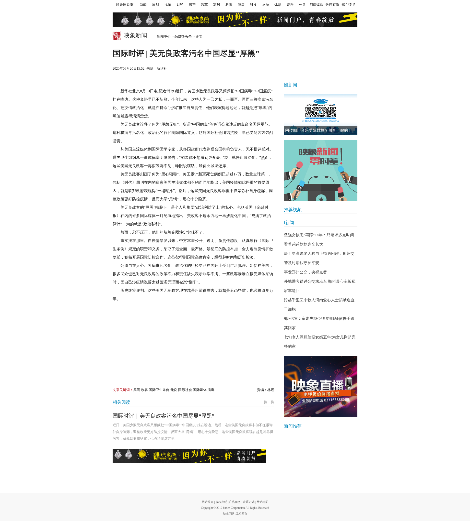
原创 (155, 5)
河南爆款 (316, 5)
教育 (228, 5)
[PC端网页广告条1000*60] (235, 19)
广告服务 (235, 502)
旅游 (265, 5)
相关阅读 (121, 402)
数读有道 (332, 5)
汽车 (204, 5)
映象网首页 (124, 5)
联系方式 (249, 502)
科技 (253, 5)
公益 (302, 5)
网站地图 (262, 502)
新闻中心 (164, 36)
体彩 (277, 5)
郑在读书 (348, 5)
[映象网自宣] (320, 170)
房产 (192, 5)
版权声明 (221, 502)
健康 (241, 5)
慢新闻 (290, 84)
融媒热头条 (183, 36)
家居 (216, 5)
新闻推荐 (293, 425)
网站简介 (207, 502)
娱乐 (290, 5)
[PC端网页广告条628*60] (189, 456)
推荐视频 (293, 209)
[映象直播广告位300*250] (320, 386)
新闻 (143, 5)
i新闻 (289, 222)
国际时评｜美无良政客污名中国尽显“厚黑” (163, 416)
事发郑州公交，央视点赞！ (307, 272)
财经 (179, 5)
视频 (167, 5)
